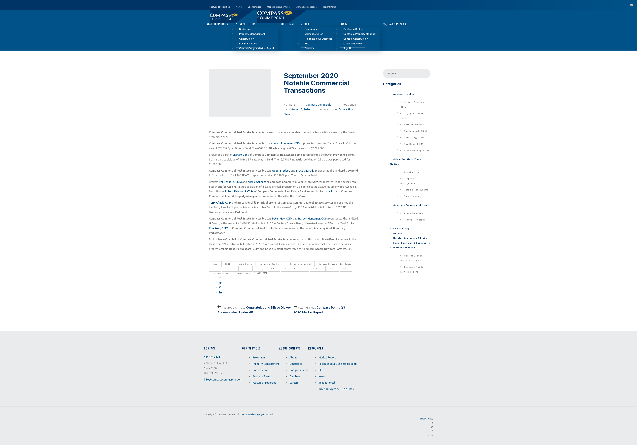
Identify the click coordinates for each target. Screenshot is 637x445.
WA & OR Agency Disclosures (336, 388)
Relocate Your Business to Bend (337, 363)
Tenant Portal (326, 382)
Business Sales (261, 376)
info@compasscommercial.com (223, 379)
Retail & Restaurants (416, 190)
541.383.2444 (212, 357)
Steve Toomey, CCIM (416, 150)
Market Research (404, 247)
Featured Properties (264, 382)
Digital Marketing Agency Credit (257, 414)
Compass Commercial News (411, 205)
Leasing (260, 269)
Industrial (230, 269)
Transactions (243, 273)
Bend (214, 264)
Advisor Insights (403, 94)
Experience (295, 363)
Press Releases (413, 213)
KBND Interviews (414, 124)
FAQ (320, 370)
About (293, 357)
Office (274, 269)
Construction (412, 172)
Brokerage (258, 357)
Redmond (317, 269)
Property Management (295, 269)
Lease (245, 269)
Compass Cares (298, 370)
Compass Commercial (319, 104)
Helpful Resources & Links (410, 238)
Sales (346, 269)
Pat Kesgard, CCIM (415, 131)
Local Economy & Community (411, 243)
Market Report (327, 357)
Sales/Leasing (412, 196)
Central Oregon (245, 264)
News (321, 376)
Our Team (295, 376)
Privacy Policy (426, 418)
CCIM (227, 264)
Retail (332, 269)
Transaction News (221, 273)
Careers (294, 382)
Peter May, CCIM (414, 137)
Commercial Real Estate (271, 264)
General (398, 233)
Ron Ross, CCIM (413, 144)
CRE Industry (401, 228)
